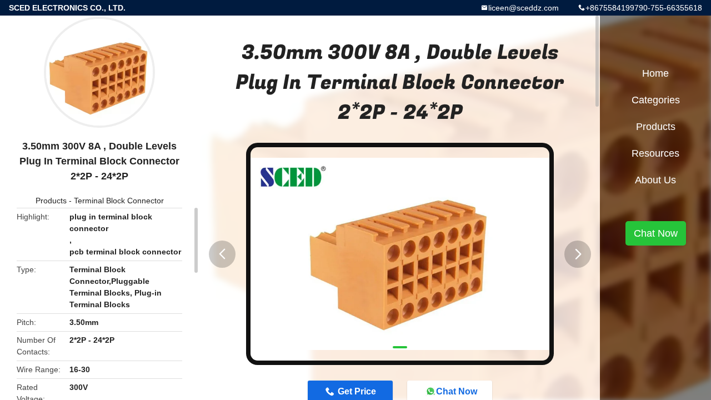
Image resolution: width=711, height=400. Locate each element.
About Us (655, 180)
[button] (222, 254)
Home (655, 73)
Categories (656, 100)
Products (51, 200)
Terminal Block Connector (119, 200)
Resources (655, 153)
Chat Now (656, 233)
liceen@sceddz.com (523, 7)
